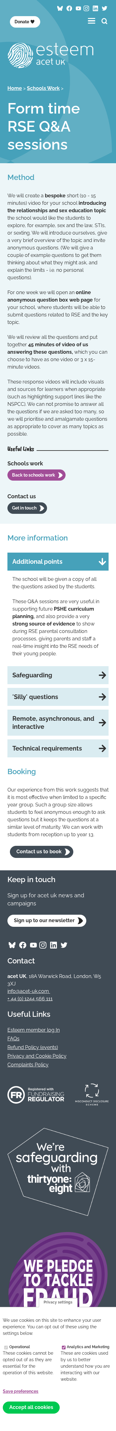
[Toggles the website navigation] (91, 20)
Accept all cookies (31, 1407)
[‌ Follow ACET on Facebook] (69, 8)
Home (14, 88)
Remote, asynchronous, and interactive (53, 722)
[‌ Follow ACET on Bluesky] (60, 8)
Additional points (37, 561)
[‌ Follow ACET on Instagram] (86, 8)
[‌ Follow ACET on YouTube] (79, 8)
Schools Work (43, 88)
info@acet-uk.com (28, 991)
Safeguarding (32, 675)
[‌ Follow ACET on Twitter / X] (105, 8)
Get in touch (24, 507)
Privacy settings (58, 1302)
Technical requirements (47, 748)
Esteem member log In (33, 1030)
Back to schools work (33, 475)
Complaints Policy (28, 1065)
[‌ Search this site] (104, 21)
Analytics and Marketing (88, 1346)
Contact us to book (39, 852)
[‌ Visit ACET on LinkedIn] (96, 8)
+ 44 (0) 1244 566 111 (30, 999)
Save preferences (20, 1391)
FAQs (13, 1039)
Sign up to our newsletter (44, 920)
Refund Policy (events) (32, 1047)
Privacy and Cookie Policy (37, 1056)
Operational (19, 1346)
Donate (22, 21)
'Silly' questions (35, 697)
